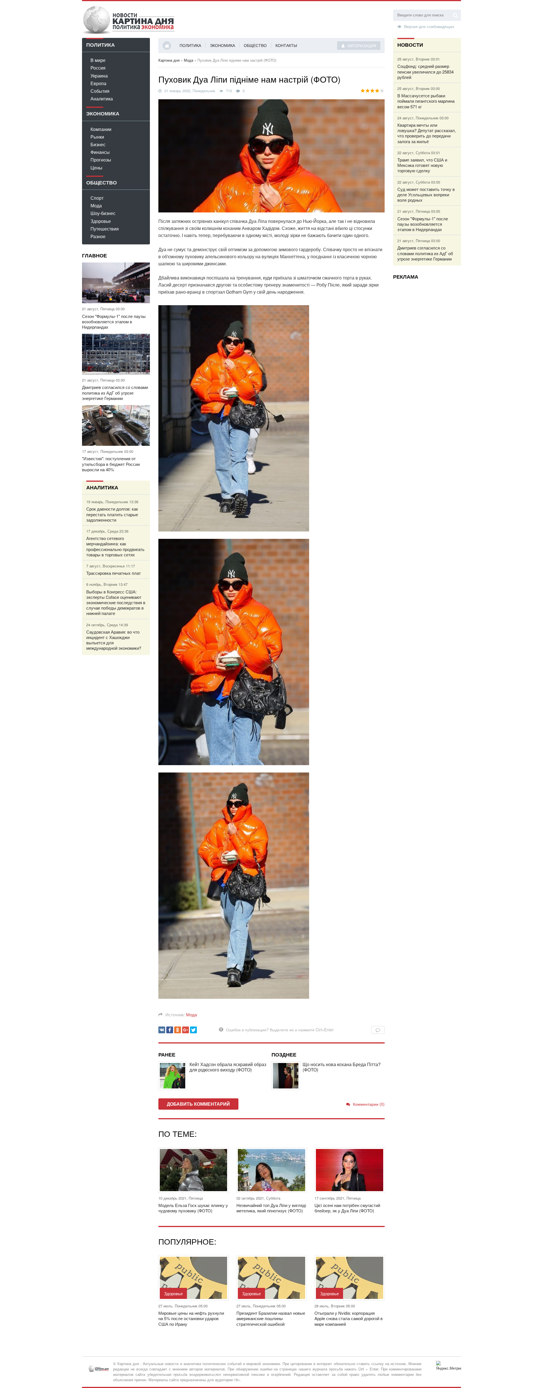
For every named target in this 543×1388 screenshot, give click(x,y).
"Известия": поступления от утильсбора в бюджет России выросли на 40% (111, 464)
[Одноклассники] (177, 1030)
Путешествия (104, 228)
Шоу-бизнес (102, 213)
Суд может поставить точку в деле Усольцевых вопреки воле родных (426, 194)
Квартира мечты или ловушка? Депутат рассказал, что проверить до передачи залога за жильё (426, 133)
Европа (98, 83)
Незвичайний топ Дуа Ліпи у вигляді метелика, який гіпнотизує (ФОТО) (271, 1207)
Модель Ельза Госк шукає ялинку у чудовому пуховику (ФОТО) (193, 1207)
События (99, 91)
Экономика (222, 45)
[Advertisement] (427, 368)
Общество (255, 45)
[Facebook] (169, 1030)
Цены (96, 167)
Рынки (97, 137)
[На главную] (128, 19)
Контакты (286, 45)
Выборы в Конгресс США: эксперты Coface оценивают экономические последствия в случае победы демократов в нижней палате (115, 602)
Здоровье (100, 221)
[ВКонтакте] (161, 1030)
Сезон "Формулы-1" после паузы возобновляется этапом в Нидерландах (114, 321)
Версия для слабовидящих (429, 26)
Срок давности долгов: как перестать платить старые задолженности (112, 514)
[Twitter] (193, 1030)
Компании (100, 129)
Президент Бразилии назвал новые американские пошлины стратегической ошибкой (270, 1318)
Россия (97, 67)
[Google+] (185, 1030)
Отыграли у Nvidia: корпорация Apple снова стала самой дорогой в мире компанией (348, 1318)
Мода (96, 205)
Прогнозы (100, 159)
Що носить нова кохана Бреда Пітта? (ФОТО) (342, 1067)
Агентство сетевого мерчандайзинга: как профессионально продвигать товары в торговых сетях (115, 546)
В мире (97, 60)
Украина (99, 75)
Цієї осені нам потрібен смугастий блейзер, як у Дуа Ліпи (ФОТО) (347, 1207)
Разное (97, 236)
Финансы (100, 152)
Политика (190, 45)
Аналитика (101, 98)
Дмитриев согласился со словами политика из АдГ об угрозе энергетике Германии (115, 392)
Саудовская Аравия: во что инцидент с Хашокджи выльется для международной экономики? (113, 640)
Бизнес (97, 144)
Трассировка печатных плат (113, 573)
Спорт (97, 198)
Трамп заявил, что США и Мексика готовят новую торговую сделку (422, 165)
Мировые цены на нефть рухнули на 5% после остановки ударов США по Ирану (191, 1318)
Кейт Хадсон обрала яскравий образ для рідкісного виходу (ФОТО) (227, 1067)
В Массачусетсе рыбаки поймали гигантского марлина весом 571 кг (425, 101)
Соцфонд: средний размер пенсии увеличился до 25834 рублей (425, 71)
